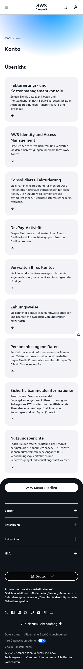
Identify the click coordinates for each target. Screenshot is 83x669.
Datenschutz (12, 634)
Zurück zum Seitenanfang (39, 624)
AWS (8, 38)
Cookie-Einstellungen (18, 646)
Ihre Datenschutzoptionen (21, 640)
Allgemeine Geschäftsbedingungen (46, 634)
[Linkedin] (19, 613)
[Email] (51, 613)
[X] (6, 613)
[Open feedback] (78, 334)
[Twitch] (32, 613)
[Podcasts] (45, 613)
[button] (41, 487)
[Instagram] (25, 613)
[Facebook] (13, 613)
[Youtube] (38, 613)
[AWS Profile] (76, 7)
